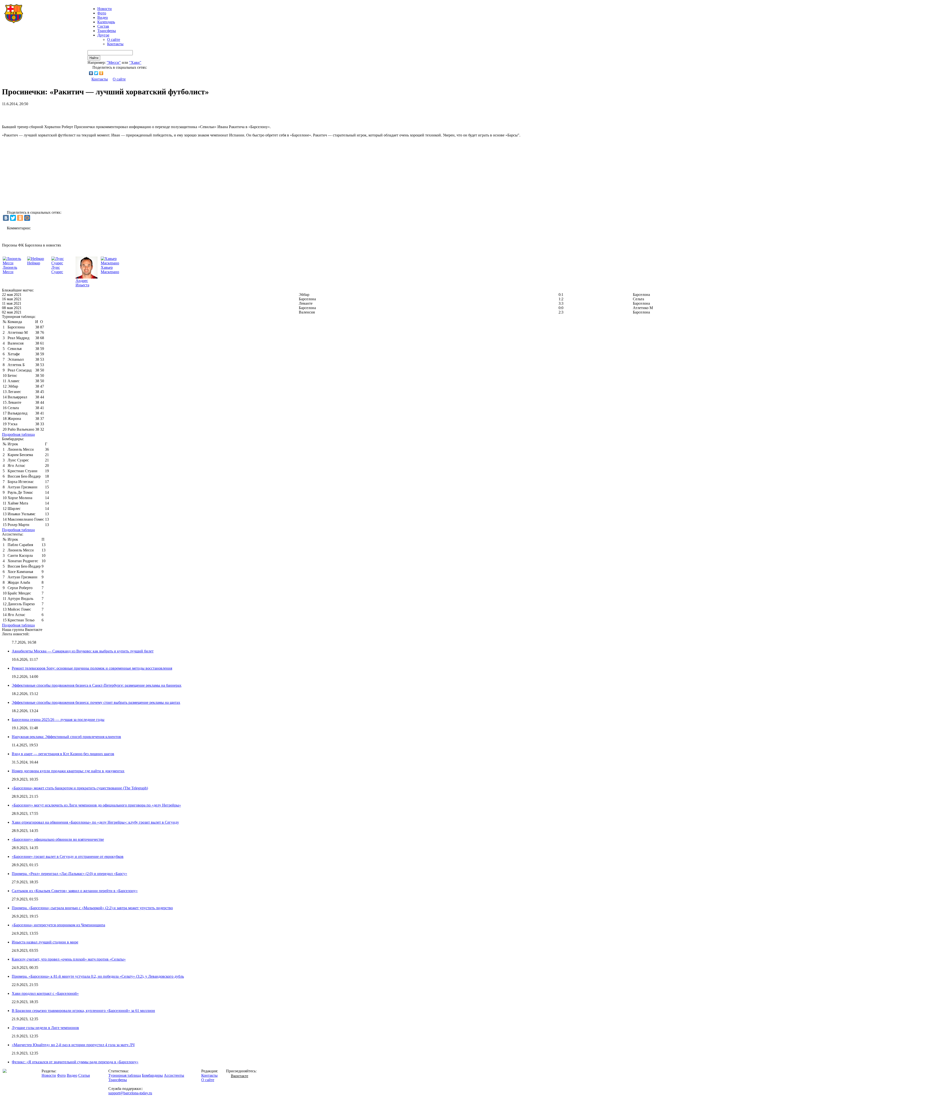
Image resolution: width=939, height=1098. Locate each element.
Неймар (33, 263)
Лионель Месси (10, 269)
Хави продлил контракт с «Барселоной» (45, 993)
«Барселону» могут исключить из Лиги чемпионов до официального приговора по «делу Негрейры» (96, 805)
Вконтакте (239, 1076)
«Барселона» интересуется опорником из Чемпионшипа (58, 925)
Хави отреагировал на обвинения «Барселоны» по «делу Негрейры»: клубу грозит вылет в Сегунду (95, 822)
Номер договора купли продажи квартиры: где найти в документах (68, 771)
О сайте (113, 39)
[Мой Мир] (27, 218)
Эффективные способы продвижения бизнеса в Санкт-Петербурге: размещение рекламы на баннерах (96, 685)
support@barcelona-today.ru (130, 1093)
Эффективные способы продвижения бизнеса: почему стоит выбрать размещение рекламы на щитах (96, 702)
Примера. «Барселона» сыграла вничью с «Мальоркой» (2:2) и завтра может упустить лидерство (92, 908)
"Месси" (114, 62)
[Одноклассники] (101, 73)
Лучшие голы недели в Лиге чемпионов (45, 1028)
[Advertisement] (59, 113)
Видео (102, 17)
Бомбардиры (152, 1075)
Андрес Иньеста (82, 283)
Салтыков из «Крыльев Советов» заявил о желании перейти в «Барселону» (75, 891)
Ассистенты (174, 1075)
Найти (93, 58)
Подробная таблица (18, 434)
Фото (101, 13)
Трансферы (106, 31)
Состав (103, 26)
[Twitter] (96, 73)
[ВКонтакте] (91, 73)
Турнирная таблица (124, 1075)
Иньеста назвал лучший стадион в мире (45, 942)
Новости (49, 1075)
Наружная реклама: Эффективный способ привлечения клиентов (66, 737)
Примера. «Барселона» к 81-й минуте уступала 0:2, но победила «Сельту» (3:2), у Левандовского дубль (98, 976)
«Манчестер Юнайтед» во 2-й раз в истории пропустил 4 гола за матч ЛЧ (73, 1045)
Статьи (84, 1075)
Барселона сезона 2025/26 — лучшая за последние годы (58, 719)
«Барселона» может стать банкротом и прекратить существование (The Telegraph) (80, 788)
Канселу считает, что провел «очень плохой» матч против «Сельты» (69, 959)
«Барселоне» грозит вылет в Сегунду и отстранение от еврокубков (67, 856)
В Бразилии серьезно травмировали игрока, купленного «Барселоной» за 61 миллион (83, 1010)
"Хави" (135, 62)
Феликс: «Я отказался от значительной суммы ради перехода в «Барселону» (75, 1062)
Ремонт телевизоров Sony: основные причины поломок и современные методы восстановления (92, 668)
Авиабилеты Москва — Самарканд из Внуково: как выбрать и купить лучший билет (83, 651)
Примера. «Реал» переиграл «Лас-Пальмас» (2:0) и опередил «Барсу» (69, 874)
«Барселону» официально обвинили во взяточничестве (58, 839)
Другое (103, 35)
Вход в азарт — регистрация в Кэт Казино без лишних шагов (63, 754)
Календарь (106, 22)
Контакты (115, 44)
